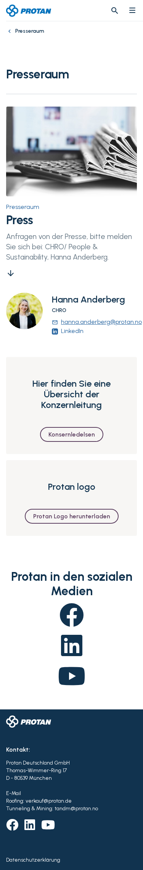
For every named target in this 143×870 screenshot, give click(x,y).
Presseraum (22, 206)
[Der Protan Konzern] (10, 35)
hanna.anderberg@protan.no (97, 321)
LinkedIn (72, 331)
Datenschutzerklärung (33, 860)
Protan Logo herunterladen (71, 516)
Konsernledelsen (71, 434)
